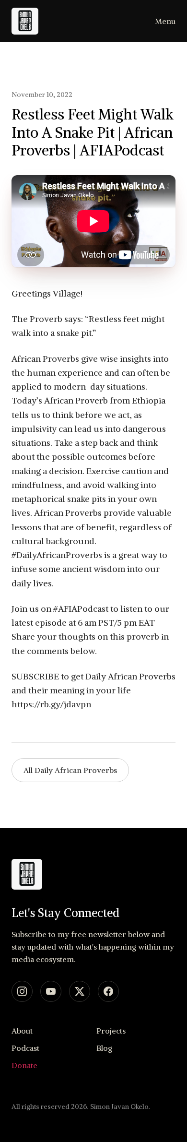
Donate (24, 1065)
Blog (104, 1048)
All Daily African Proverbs (70, 770)
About (22, 1030)
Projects (111, 1030)
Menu (165, 21)
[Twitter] (79, 991)
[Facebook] (108, 991)
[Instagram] (22, 991)
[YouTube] (50, 991)
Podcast (25, 1048)
